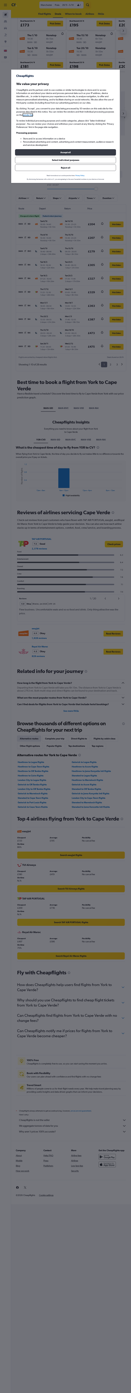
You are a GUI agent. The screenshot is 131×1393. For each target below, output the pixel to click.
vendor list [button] (28, 115)
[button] (65, 152)
